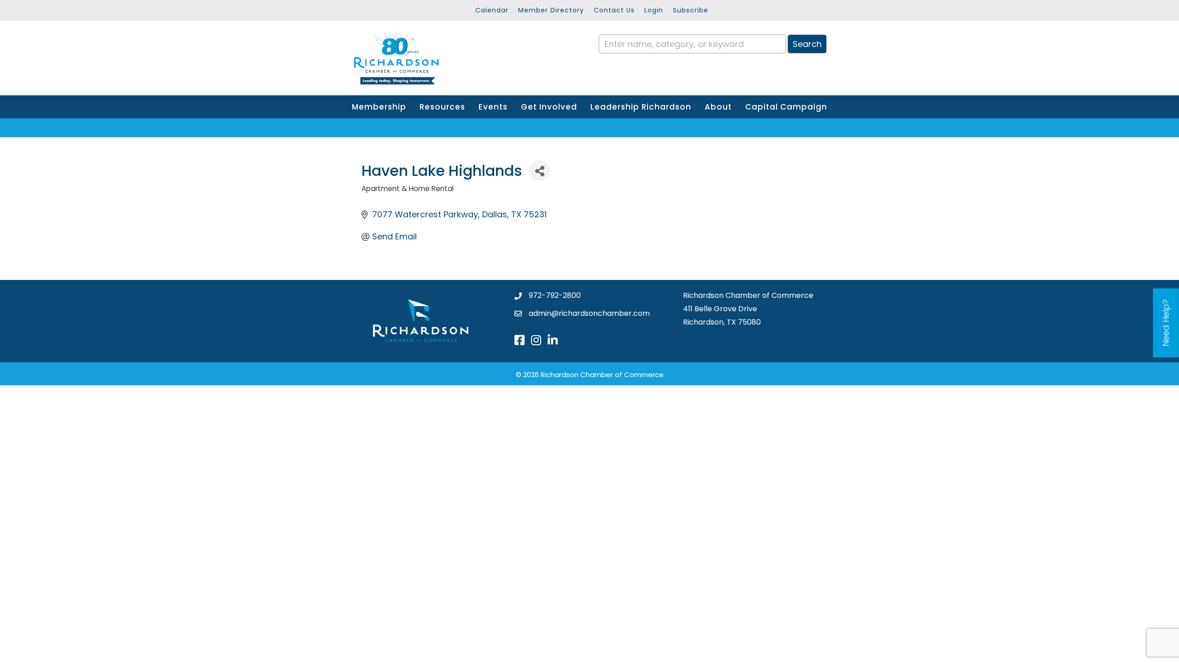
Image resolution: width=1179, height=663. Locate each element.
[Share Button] (539, 170)
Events (493, 106)
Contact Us (614, 10)
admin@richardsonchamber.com (589, 313)
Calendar (491, 10)
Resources (442, 106)
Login (653, 10)
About (718, 106)
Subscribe (690, 10)
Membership (379, 106)
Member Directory (551, 10)
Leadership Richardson (640, 106)
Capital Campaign (786, 106)
